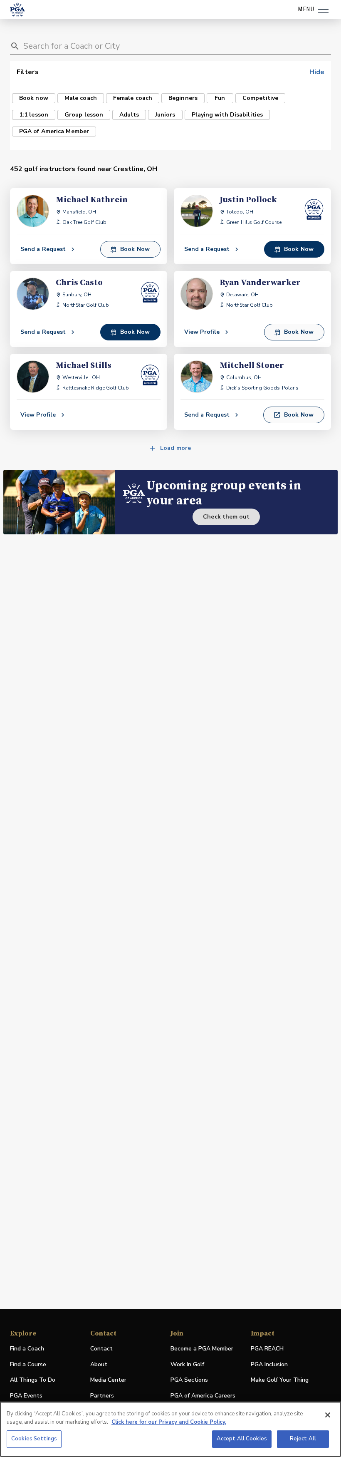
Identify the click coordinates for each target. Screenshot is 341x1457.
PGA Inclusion (269, 1364)
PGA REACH (267, 1349)
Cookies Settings (34, 1438)
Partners (102, 1396)
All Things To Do (32, 1380)
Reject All (303, 1438)
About (98, 1364)
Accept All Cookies (242, 1438)
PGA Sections (189, 1380)
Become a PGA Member (201, 1349)
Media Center (108, 1380)
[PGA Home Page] (17, 9)
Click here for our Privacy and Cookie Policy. (168, 1422)
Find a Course (28, 1364)
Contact (101, 1349)
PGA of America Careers (202, 1396)
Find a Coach (27, 1349)
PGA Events (26, 1396)
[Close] (328, 1415)
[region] (170, 1429)
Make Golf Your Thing (280, 1380)
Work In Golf (187, 1364)
